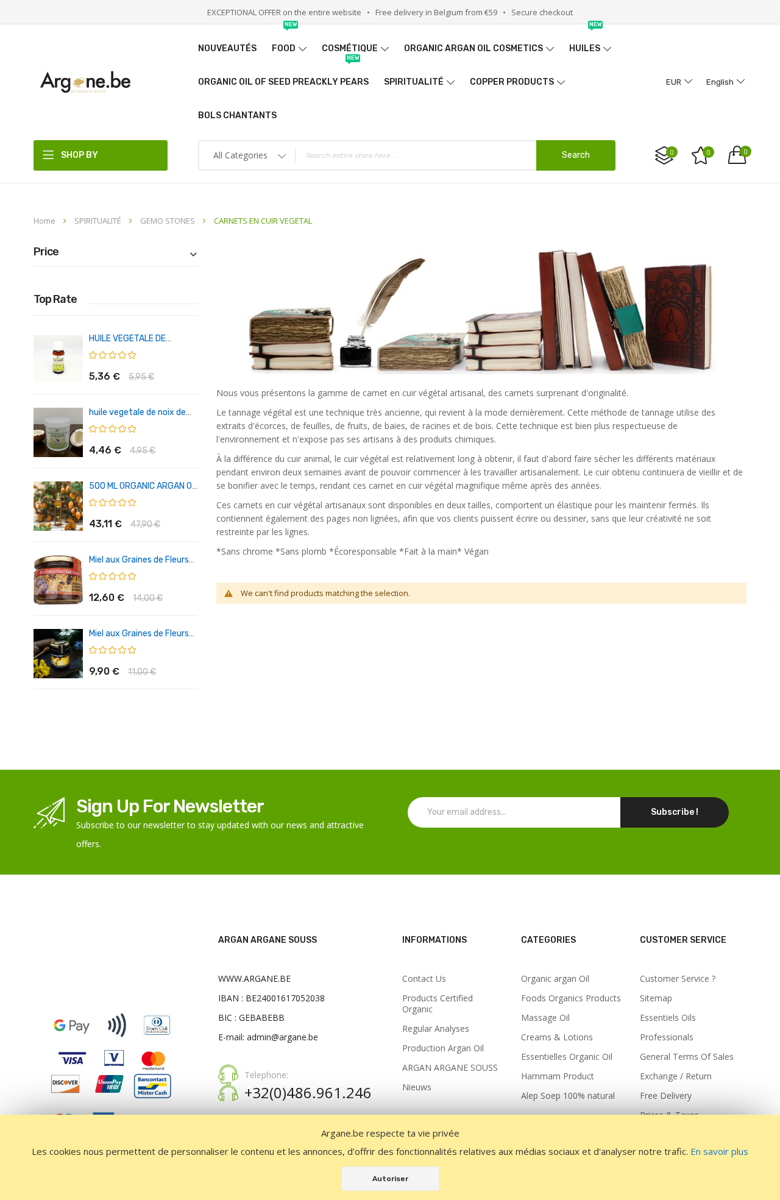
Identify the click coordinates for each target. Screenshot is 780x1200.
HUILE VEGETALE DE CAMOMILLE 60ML (127, 344)
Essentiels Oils (668, 1017)
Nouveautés (227, 48)
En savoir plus (719, 1151)
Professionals (666, 1037)
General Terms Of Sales (687, 1056)
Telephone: (266, 1075)
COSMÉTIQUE (350, 48)
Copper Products (512, 82)
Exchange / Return (676, 1076)
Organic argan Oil (555, 978)
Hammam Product (557, 1076)
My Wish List (709, 152)
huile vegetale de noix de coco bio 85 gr (137, 417)
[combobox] (406, 155)
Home (45, 220)
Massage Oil (545, 1017)
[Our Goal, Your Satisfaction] (85, 82)
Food (284, 43)
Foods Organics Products (571, 998)
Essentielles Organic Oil (566, 1056)
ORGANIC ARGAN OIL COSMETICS (473, 48)
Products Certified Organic (437, 1004)
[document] (390, 1157)
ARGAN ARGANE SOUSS (450, 1067)
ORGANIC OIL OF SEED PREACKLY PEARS (283, 76)
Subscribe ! (674, 812)
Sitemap (656, 998)
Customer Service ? (677, 978)
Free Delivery (666, 1095)
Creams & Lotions (557, 1037)
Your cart (745, 151)
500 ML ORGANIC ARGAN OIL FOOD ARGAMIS (143, 491)
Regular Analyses (435, 1028)
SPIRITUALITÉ (414, 82)
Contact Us (424, 978)
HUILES (585, 43)
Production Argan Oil (443, 1048)
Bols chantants (237, 115)
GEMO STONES (168, 220)
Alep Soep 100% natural (568, 1095)
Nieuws (416, 1087)
